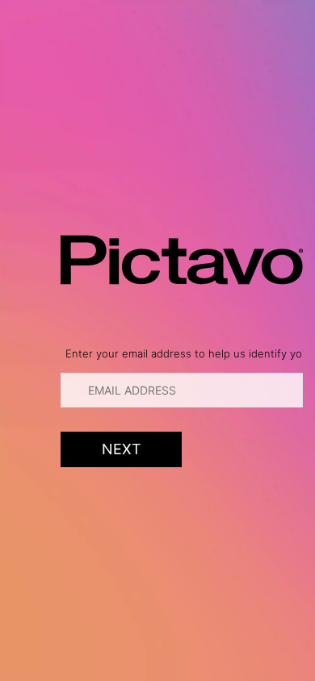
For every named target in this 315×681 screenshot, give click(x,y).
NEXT (121, 449)
